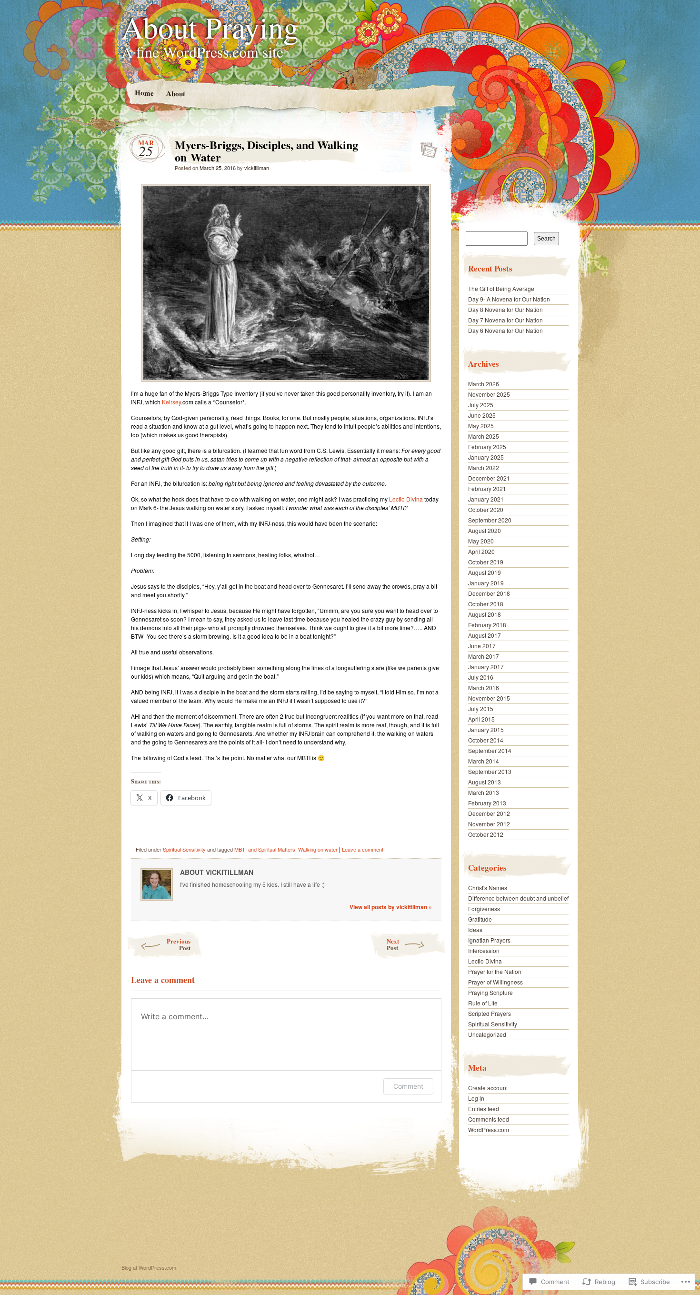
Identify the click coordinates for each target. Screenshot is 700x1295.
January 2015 (486, 729)
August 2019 (484, 572)
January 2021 (486, 499)
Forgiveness (484, 908)
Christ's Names (487, 887)
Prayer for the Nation (494, 971)
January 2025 (486, 457)
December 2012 (489, 813)
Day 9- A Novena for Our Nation (509, 299)
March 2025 (483, 436)
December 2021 (489, 478)
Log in (476, 1098)
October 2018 (485, 604)
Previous (178, 944)
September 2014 (489, 750)
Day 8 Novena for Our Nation (505, 309)
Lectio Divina (406, 499)
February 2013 (487, 803)
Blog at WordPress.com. (149, 1267)
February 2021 (487, 488)
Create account (488, 1088)
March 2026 (483, 384)
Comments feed (488, 1119)
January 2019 (486, 583)
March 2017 (483, 656)
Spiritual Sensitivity (184, 849)
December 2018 (489, 593)
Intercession (484, 950)
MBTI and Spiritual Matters (264, 849)
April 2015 (481, 719)
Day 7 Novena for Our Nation (505, 320)
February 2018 (487, 625)
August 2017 (484, 635)
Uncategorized (487, 1034)
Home (143, 92)
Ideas (475, 929)
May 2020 (481, 541)
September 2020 (489, 520)
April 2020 (481, 551)
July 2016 (480, 677)
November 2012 (489, 824)
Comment (408, 1086)
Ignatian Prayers (489, 940)
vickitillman (256, 167)
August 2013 (484, 782)
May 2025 (481, 426)
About (175, 93)
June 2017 (482, 646)
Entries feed (483, 1108)
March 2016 (483, 687)
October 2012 (485, 834)
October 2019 (485, 562)
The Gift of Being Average (501, 288)
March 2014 (483, 761)
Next (393, 944)
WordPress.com (488, 1129)
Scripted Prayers (489, 1013)
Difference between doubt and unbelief (518, 898)
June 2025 (482, 415)
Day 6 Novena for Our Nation (505, 330)
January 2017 (486, 667)
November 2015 (489, 698)
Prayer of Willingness (495, 982)
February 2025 (487, 446)
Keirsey (171, 402)
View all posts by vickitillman (391, 907)
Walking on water (318, 849)
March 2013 (483, 792)
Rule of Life (483, 1003)
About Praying (210, 26)
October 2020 (485, 509)
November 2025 (489, 394)
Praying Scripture (490, 992)
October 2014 (485, 740)
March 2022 (483, 467)
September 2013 (489, 771)
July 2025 (480, 405)
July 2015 (480, 708)
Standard (426, 147)
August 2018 (484, 614)
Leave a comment (362, 849)
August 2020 (484, 530)
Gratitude (480, 919)
